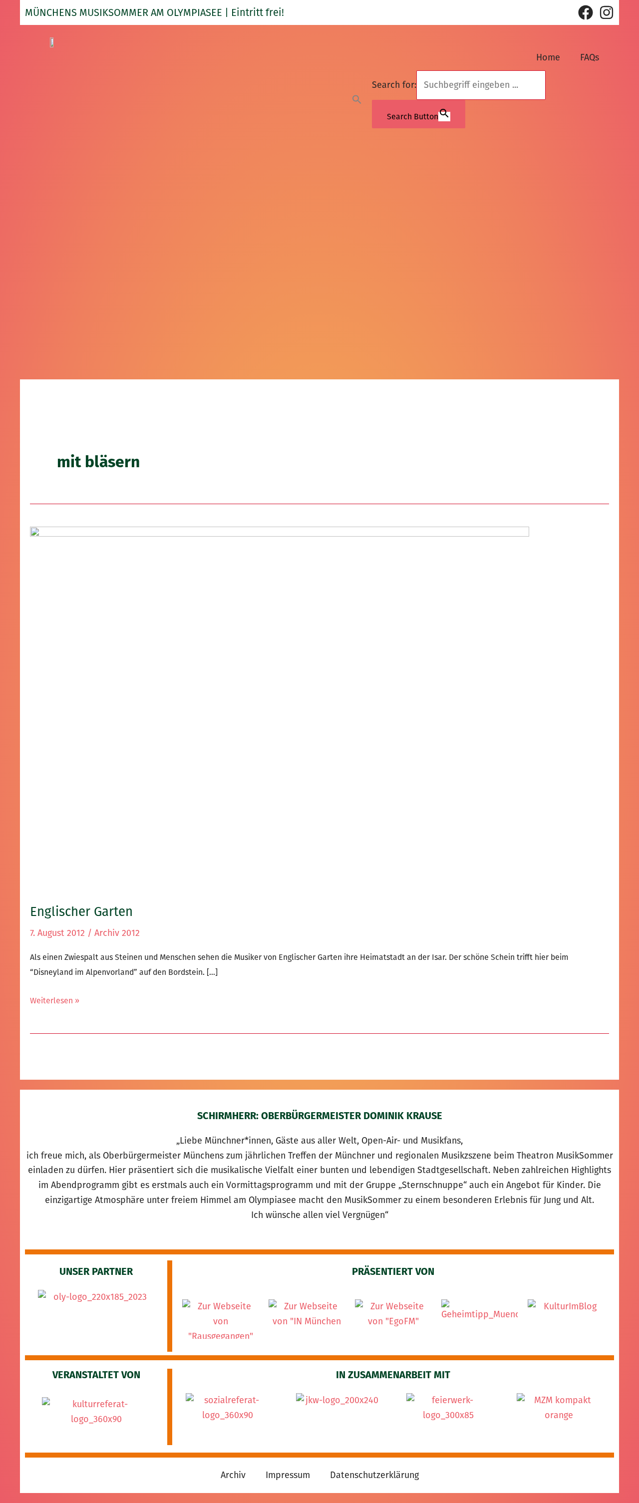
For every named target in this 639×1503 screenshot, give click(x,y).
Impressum (288, 1475)
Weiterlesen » (54, 999)
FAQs (589, 57)
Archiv (233, 1475)
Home (548, 57)
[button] (357, 99)
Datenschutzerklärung (374, 1475)
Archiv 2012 (117, 932)
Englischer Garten (81, 911)
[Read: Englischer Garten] (279, 707)
